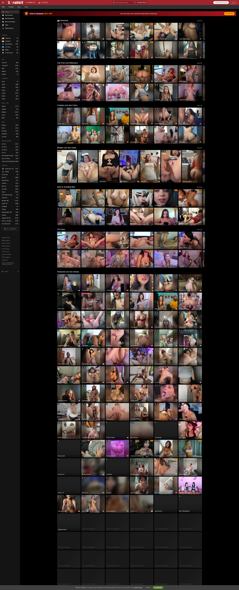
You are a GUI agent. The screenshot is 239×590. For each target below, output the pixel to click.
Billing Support (6, 240)
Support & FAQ (6, 237)
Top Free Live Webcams (67, 63)
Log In (233, 2)
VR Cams (61, 229)
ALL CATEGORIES (11, 229)
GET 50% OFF (229, 13)
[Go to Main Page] (15, 2)
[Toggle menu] (3, 2)
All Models (5, 260)
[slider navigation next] (200, 41)
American (64, 20)
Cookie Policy (138, 587)
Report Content (6, 243)
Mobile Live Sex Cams (66, 148)
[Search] (134, 2)
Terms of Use (5, 251)
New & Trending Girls (66, 187)
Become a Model (6, 254)
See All (199, 21)
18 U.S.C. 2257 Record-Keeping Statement (8, 263)
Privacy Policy (6, 249)
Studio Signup (6, 257)
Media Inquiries (6, 246)
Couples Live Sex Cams (67, 105)
